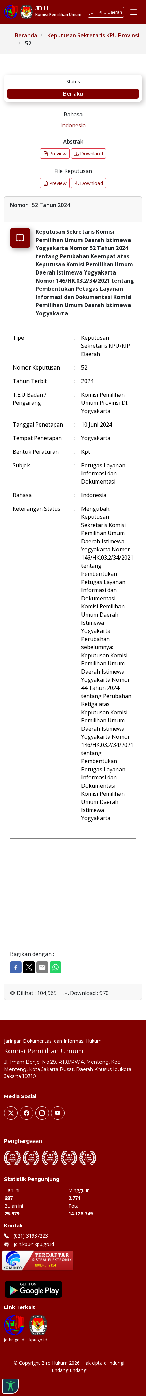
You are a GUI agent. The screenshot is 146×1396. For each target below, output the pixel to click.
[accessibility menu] (10, 1386)
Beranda (26, 35)
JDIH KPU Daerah (106, 12)
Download (91, 183)
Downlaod (91, 153)
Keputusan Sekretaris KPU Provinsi (93, 35)
